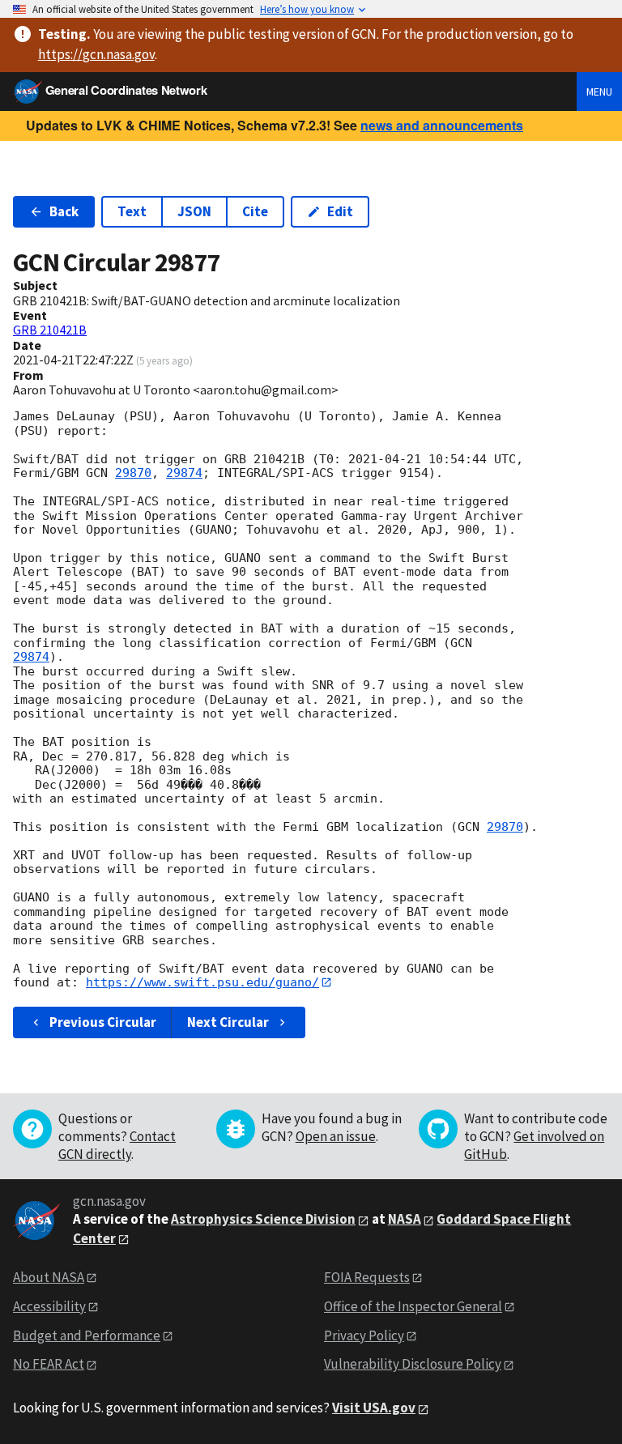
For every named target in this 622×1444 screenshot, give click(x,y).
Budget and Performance (86, 1335)
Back (64, 211)
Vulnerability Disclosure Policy (412, 1364)
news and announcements (441, 125)
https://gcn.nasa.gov (96, 54)
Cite (255, 211)
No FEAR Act (48, 1364)
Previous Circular (102, 1022)
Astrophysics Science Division (263, 1219)
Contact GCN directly (117, 1145)
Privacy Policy (364, 1335)
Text (132, 211)
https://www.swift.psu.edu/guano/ (202, 982)
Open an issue (336, 1136)
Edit (340, 211)
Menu (599, 91)
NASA (404, 1219)
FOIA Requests (367, 1277)
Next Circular (228, 1022)
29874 (184, 473)
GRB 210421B (50, 330)
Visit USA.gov (373, 1407)
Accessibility (49, 1306)
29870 (133, 473)
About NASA (48, 1277)
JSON (194, 211)
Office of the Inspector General (413, 1306)
